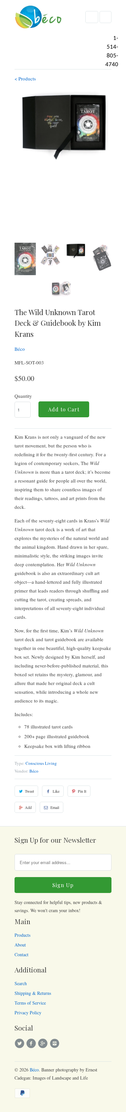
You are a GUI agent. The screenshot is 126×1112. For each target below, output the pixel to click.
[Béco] (39, 19)
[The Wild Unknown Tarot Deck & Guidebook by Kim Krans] (63, 127)
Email (54, 807)
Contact (21, 954)
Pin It (82, 791)
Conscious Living (41, 763)
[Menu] (91, 17)
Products (22, 935)
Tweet (29, 791)
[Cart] (105, 17)
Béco (20, 349)
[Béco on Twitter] (20, 1043)
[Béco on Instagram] (55, 1043)
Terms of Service (30, 1003)
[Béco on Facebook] (32, 1043)
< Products (25, 78)
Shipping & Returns (33, 993)
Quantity (23, 396)
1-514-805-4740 (111, 51)
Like (56, 791)
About (20, 945)
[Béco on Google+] (44, 1043)
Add (28, 807)
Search (21, 983)
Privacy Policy (28, 1012)
